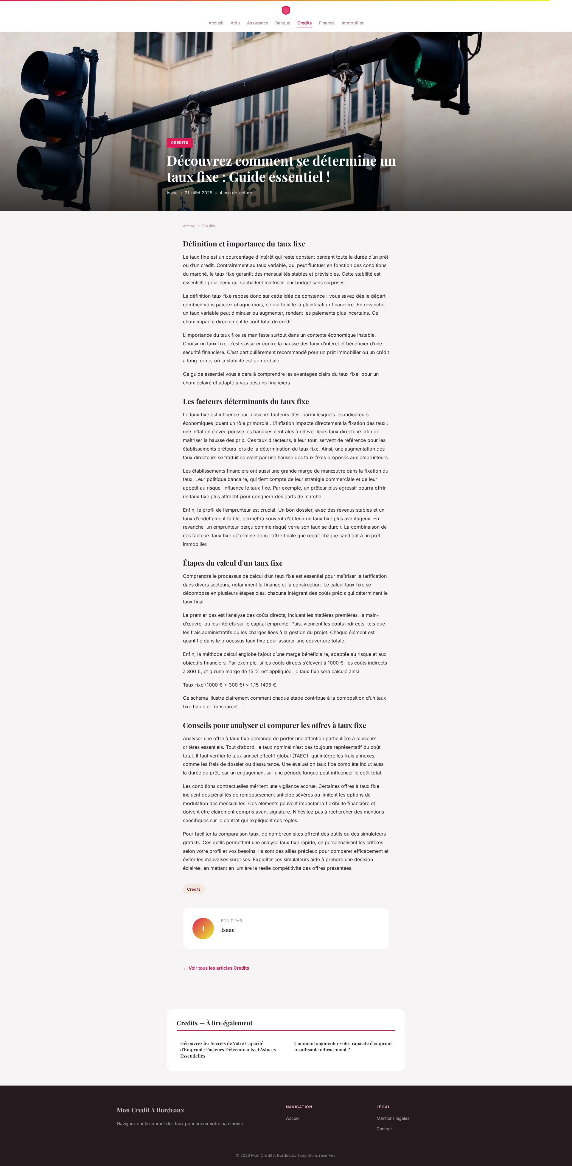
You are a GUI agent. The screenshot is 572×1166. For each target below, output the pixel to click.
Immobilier (352, 22)
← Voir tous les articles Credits (216, 968)
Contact (384, 1128)
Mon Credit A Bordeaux (150, 1110)
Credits (304, 22)
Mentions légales (393, 1118)
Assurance (257, 22)
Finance (327, 22)
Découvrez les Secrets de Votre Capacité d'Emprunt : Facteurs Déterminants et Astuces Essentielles (228, 1049)
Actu (235, 22)
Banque (282, 22)
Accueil (216, 22)
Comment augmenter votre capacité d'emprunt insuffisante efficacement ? (343, 1046)
